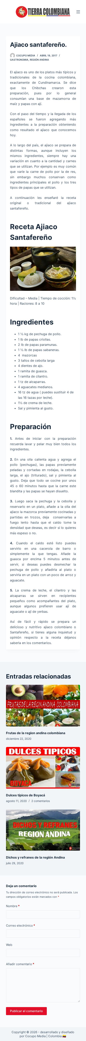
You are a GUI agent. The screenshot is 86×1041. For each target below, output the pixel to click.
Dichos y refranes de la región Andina (35, 857)
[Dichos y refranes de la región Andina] (43, 830)
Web (9, 945)
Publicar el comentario (26, 1011)
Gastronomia (19, 59)
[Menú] (78, 12)
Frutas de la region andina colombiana (35, 733)
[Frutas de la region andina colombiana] (43, 706)
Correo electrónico (20, 925)
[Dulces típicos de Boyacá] (43, 768)
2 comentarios (40, 801)
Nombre (13, 906)
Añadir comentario (20, 964)
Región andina (39, 59)
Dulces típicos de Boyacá (25, 795)
